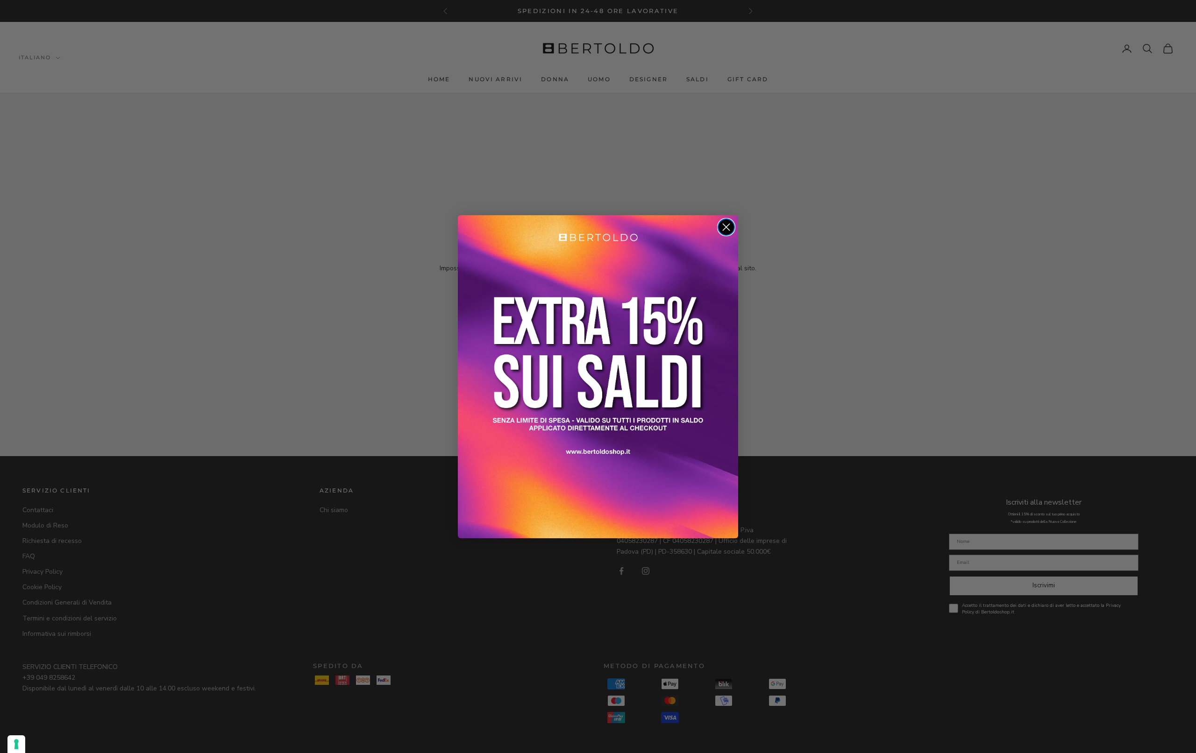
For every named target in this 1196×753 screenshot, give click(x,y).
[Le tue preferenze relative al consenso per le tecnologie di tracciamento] (16, 744)
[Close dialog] (726, 227)
